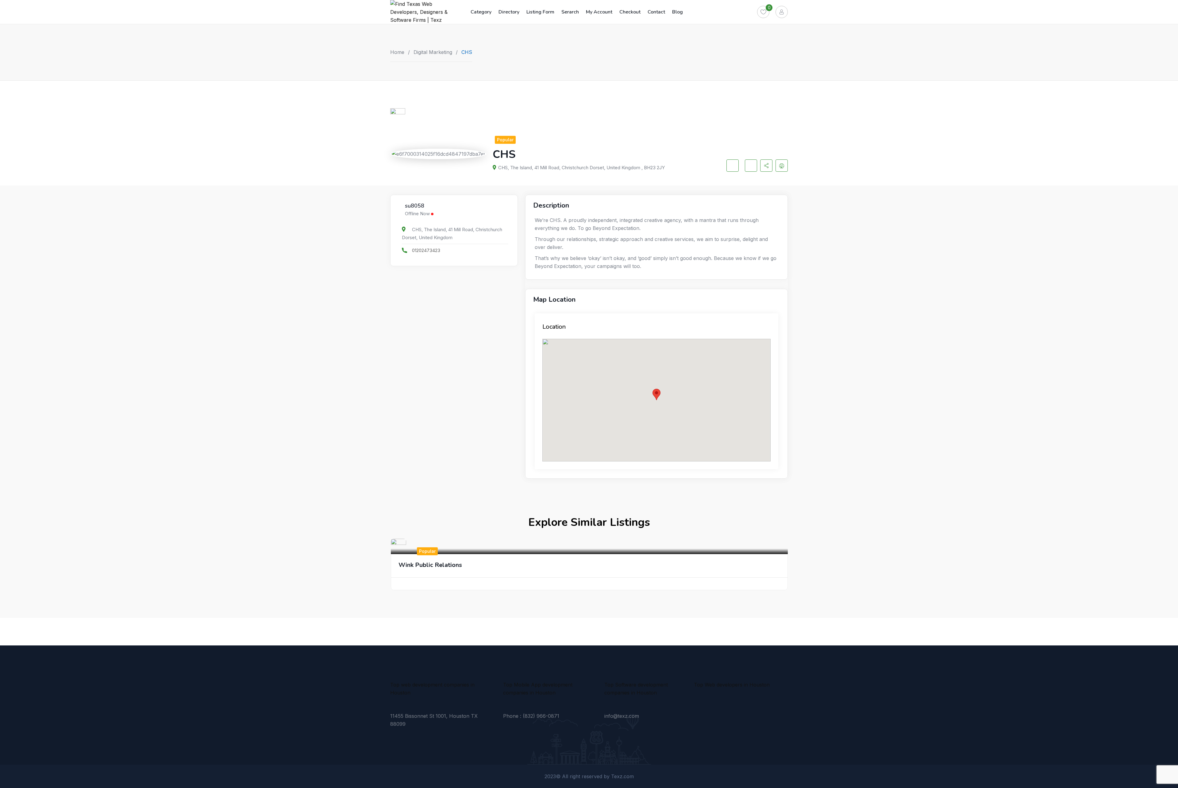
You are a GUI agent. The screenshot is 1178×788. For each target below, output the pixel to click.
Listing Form (540, 12)
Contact (656, 12)
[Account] (782, 12)
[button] (656, 394)
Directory (509, 12)
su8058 (414, 206)
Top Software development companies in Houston (636, 689)
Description (551, 205)
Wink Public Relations (430, 565)
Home (397, 52)
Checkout (630, 12)
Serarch (570, 12)
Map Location (554, 299)
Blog (677, 12)
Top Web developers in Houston (732, 685)
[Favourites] (763, 12)
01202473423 (426, 250)
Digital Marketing (433, 52)
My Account (599, 12)
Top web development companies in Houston (432, 689)
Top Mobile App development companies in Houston (537, 689)
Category (481, 12)
